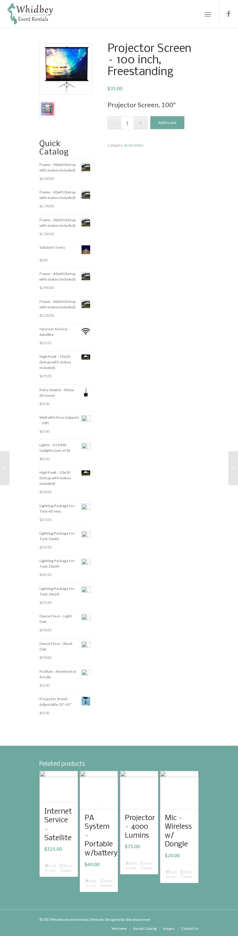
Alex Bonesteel (138, 919)
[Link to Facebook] (228, 14)
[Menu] (208, 14)
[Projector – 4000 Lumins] (5, 468)
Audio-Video (133, 145)
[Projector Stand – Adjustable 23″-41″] (233, 468)
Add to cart (167, 122)
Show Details (66, 868)
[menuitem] (119, 928)
